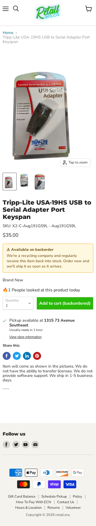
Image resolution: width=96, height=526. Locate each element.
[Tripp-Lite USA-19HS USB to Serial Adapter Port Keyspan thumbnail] (9, 181)
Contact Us (65, 502)
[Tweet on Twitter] (17, 356)
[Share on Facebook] (7, 356)
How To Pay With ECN (33, 502)
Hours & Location (28, 507)
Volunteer (73, 507)
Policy (77, 496)
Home (8, 33)
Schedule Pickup (54, 496)
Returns (53, 507)
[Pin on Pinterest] (37, 356)
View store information (25, 337)
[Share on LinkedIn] (27, 356)
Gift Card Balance (21, 496)
